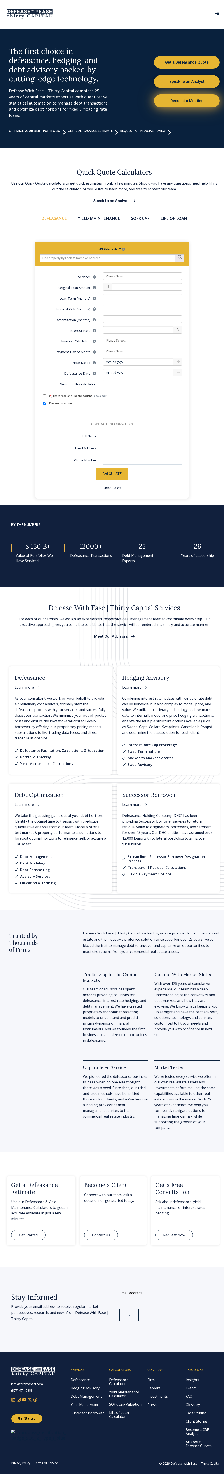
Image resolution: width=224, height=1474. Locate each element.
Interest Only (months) (73, 309)
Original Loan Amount (74, 287)
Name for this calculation (78, 384)
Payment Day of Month (73, 352)
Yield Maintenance (86, 1404)
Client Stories (197, 1421)
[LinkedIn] (14, 1400)
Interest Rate (80, 330)
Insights (192, 1379)
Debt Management (86, 1396)
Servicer (84, 277)
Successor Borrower (87, 1413)
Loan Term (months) (75, 298)
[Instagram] (19, 1400)
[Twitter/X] (30, 1400)
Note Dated (81, 362)
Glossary (193, 1404)
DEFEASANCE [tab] (54, 218)
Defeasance (80, 1379)
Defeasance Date (77, 373)
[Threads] (35, 1400)
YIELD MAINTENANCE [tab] (99, 218)
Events (191, 1388)
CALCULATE (112, 474)
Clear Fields (112, 488)
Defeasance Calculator (118, 1381)
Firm (151, 1379)
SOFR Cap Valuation (125, 1404)
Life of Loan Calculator (119, 1414)
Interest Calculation (76, 341)
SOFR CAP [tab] (140, 218)
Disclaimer (99, 396)
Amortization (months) (74, 320)
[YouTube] (25, 1400)
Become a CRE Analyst (197, 1431)
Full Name (89, 436)
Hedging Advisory (85, 1388)
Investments (157, 1396)
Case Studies (196, 1413)
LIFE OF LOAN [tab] (174, 218)
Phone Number (85, 460)
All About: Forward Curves (199, 1443)
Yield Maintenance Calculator (124, 1394)
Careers (153, 1388)
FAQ (189, 1396)
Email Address (85, 448)
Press (152, 1404)
